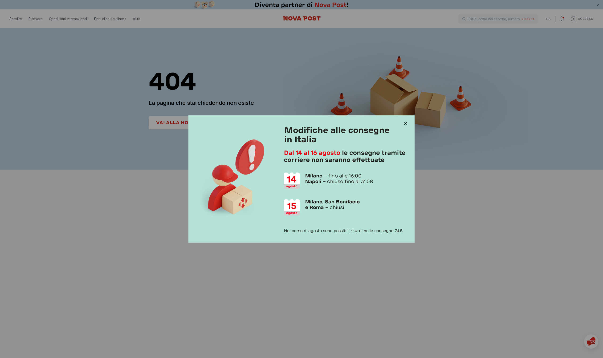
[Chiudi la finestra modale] (405, 123)
